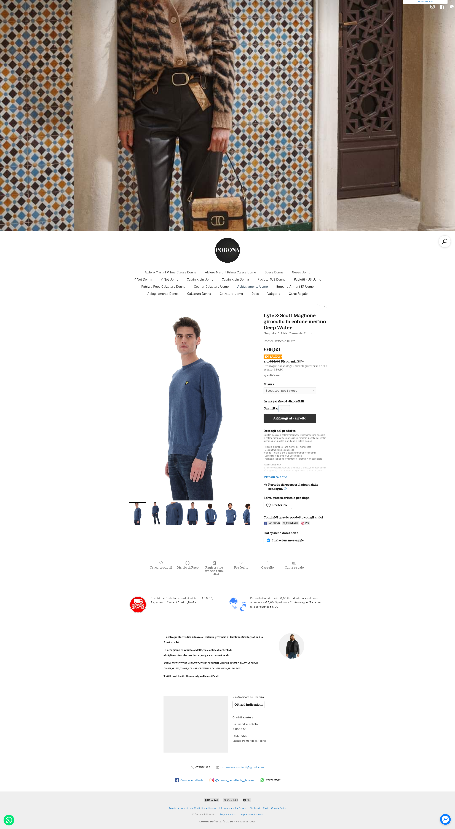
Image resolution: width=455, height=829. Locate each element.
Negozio (270, 333)
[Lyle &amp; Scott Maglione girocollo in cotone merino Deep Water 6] (248, 513)
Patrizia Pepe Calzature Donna (163, 287)
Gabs (255, 294)
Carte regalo (294, 567)
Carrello (267, 567)
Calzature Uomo (231, 294)
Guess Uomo (301, 272)
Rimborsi (255, 808)
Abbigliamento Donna (163, 294)
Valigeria (273, 294)
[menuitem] (319, 306)
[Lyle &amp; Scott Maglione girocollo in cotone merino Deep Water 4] (211, 513)
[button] (278, 505)
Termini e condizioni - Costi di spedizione (192, 808)
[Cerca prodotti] (444, 241)
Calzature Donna (199, 294)
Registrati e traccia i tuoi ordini (214, 571)
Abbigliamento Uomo (252, 287)
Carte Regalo (298, 294)
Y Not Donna (143, 279)
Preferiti (241, 567)
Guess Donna (273, 272)
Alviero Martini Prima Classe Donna (170, 272)
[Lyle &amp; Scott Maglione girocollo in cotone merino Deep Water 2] (174, 513)
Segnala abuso (228, 814)
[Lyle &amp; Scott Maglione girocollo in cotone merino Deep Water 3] (192, 513)
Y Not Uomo (169, 279)
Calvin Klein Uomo (200, 279)
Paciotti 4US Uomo (307, 279)
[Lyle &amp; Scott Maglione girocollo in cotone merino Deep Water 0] (137, 513)
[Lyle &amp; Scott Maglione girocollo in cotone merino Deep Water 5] (229, 513)
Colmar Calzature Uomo (211, 287)
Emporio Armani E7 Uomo (295, 287)
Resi (265, 808)
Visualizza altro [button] (275, 477)
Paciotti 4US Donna (271, 279)
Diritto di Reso (188, 567)
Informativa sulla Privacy (233, 808)
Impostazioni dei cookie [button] (425, 1)
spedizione (272, 375)
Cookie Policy (279, 808)
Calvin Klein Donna (235, 279)
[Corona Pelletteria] (227, 250)
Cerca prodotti (161, 567)
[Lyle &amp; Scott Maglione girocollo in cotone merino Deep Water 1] (156, 513)
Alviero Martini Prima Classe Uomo (230, 272)
